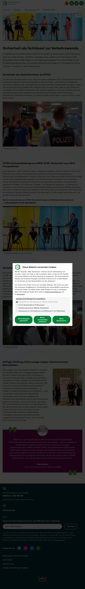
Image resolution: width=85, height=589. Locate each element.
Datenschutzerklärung (53, 292)
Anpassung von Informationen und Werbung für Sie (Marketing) (41, 311)
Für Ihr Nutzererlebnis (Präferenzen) (31, 305)
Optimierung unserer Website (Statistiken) (33, 308)
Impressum (21, 294)
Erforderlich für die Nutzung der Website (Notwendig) (38, 302)
